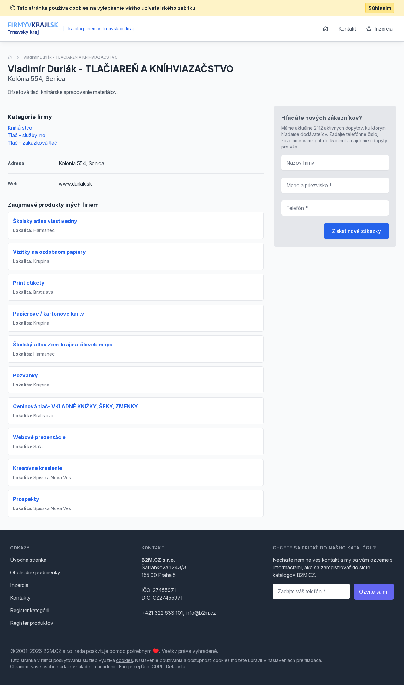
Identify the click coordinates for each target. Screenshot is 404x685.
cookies (124, 660)
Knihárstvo (20, 128)
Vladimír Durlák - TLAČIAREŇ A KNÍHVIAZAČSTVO (70, 57)
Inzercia (383, 29)
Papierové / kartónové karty (48, 314)
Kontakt (347, 29)
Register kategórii (29, 610)
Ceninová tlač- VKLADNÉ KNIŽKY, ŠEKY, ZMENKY (75, 406)
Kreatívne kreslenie (37, 468)
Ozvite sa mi (374, 592)
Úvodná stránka (28, 560)
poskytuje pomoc (106, 651)
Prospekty (26, 499)
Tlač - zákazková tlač (32, 143)
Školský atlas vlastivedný (45, 221)
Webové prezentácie (39, 437)
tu (183, 666)
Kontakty (20, 598)
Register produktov (31, 623)
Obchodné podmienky (35, 572)
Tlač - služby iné (26, 135)
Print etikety (29, 283)
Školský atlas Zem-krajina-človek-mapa (63, 344)
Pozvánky (25, 375)
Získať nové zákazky (356, 231)
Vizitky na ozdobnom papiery (49, 252)
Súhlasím (379, 8)
